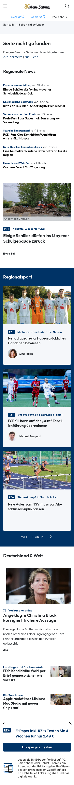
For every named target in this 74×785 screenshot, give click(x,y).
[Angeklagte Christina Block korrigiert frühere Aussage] (38, 586)
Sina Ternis (26, 354)
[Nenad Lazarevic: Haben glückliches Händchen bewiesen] (37, 305)
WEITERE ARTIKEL (34, 537)
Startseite (8, 24)
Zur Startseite (12, 57)
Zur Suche (31, 57)
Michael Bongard (29, 436)
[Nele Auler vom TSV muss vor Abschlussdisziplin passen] (37, 470)
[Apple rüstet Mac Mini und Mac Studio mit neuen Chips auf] (61, 699)
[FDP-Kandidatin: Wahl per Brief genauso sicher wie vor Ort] (61, 671)
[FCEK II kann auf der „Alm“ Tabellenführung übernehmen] (37, 387)
